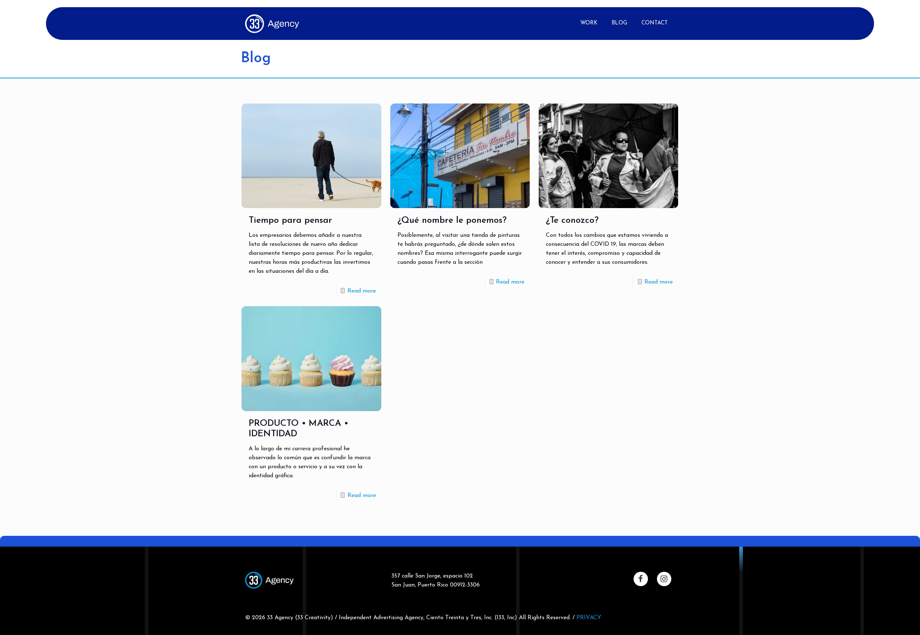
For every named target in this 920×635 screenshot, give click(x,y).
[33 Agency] (272, 23)
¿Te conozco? (572, 220)
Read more (362, 291)
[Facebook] (641, 579)
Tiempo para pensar (290, 220)
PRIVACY (588, 618)
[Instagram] (664, 579)
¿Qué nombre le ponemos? (452, 220)
